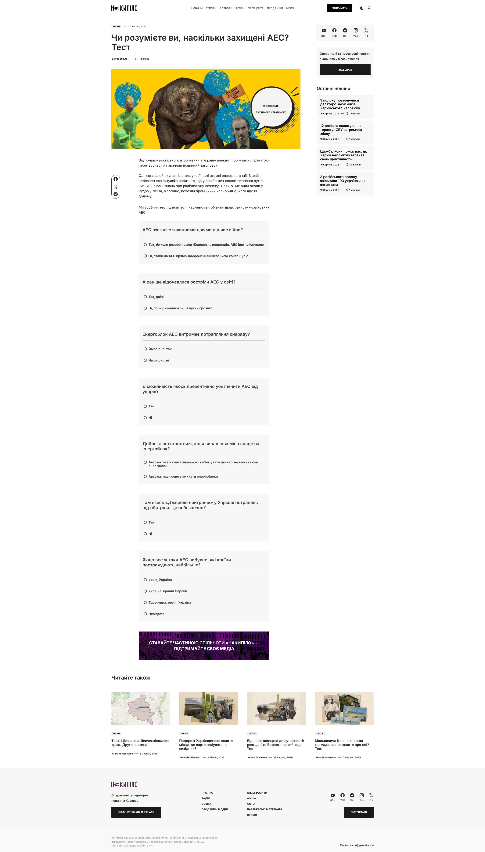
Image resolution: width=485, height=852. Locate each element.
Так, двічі (156, 296)
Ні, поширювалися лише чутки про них (180, 308)
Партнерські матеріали (264, 809)
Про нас (207, 792)
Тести (116, 26)
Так (151, 406)
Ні (150, 417)
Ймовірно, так (160, 349)
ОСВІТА (206, 803)
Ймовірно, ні (159, 360)
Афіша (251, 798)
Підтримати (339, 8)
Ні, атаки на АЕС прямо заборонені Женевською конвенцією (198, 256)
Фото (251, 803)
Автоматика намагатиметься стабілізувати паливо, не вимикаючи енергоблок (203, 464)
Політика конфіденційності (357, 845)
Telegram (345, 69)
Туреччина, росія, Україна (170, 602)
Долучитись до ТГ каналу (136, 812)
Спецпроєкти (257, 792)
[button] (362, 8)
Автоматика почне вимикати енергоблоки (183, 476)
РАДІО (206, 798)
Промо (252, 815)
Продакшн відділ (215, 809)
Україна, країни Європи (168, 591)
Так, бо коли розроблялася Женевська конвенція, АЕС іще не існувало (206, 244)
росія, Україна (160, 579)
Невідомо (156, 614)
